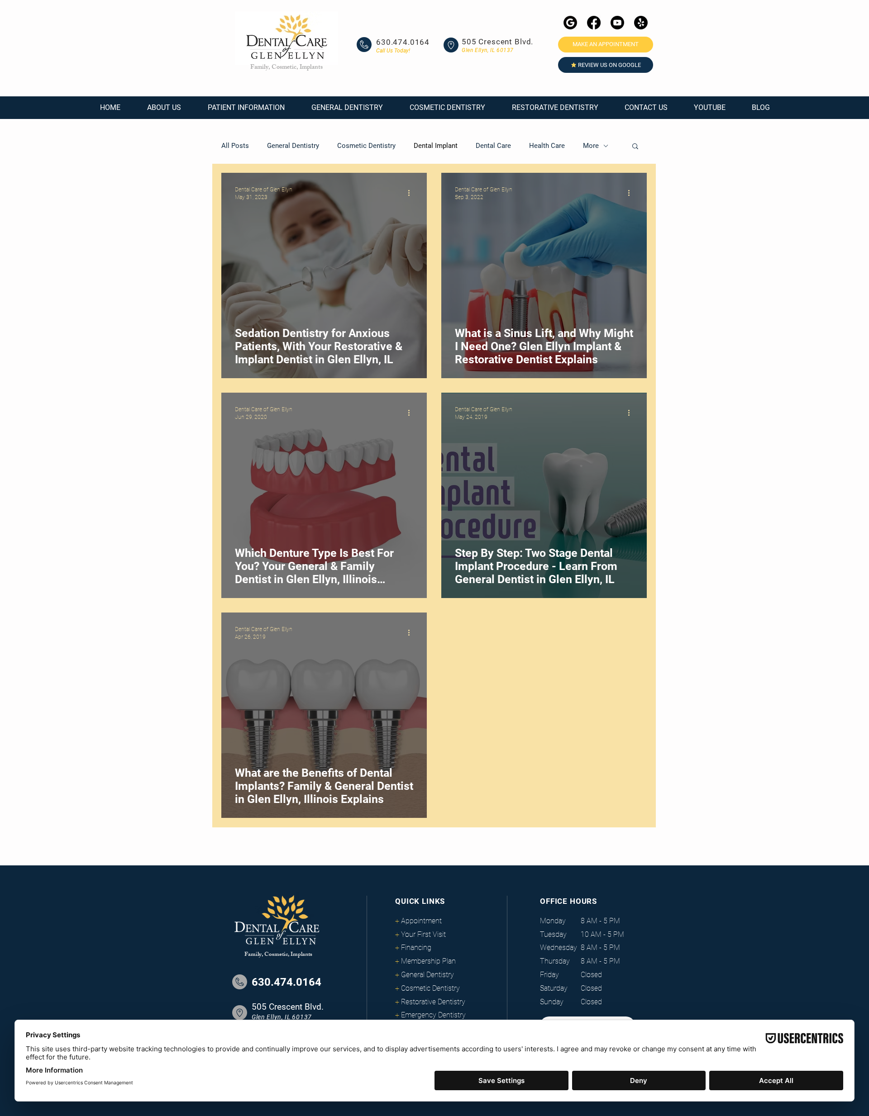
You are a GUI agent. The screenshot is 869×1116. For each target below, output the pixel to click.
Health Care (547, 146)
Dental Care (493, 146)
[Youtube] (617, 22)
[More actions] (411, 192)
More (591, 146)
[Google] (570, 22)
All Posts (235, 146)
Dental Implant (436, 146)
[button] (164, 107)
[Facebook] (594, 22)
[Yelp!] (641, 22)
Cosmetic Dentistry (366, 146)
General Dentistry (293, 146)
